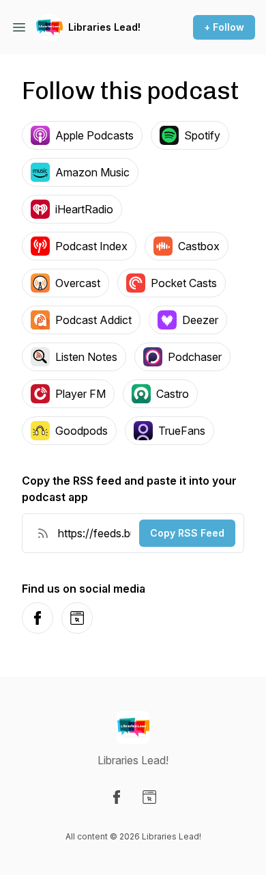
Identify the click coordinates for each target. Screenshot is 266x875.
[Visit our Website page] (149, 797)
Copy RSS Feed (187, 533)
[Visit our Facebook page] (116, 797)
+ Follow (224, 27)
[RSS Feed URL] (43, 533)
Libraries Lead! (104, 27)
